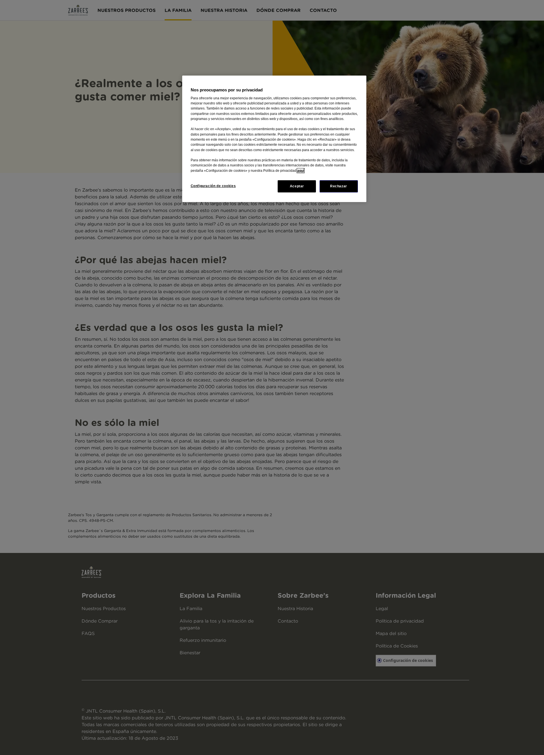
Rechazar (338, 186)
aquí (300, 171)
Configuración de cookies (213, 186)
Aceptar (297, 186)
